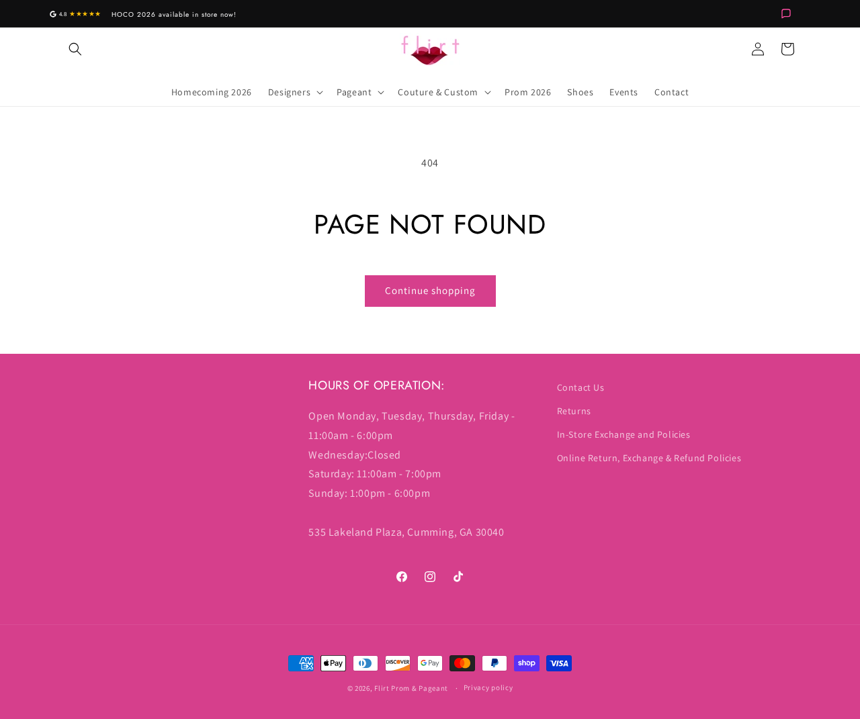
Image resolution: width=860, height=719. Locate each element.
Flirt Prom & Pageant (411, 688)
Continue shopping (430, 290)
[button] (75, 49)
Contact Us (581, 387)
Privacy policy (488, 687)
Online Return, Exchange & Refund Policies (649, 458)
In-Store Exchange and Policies (624, 434)
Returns (574, 411)
